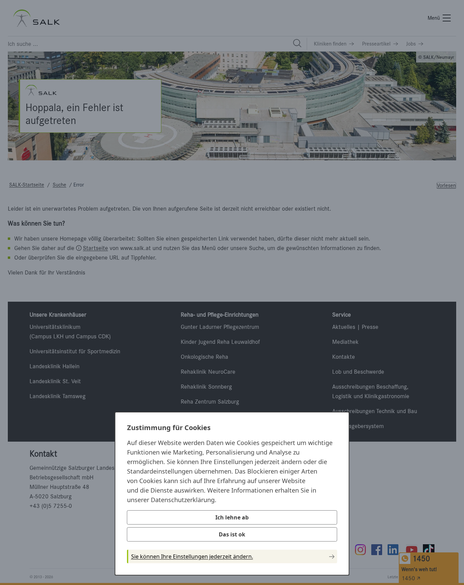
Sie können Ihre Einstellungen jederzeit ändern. (192, 556)
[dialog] (232, 493)
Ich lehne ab (232, 517)
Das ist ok (232, 534)
